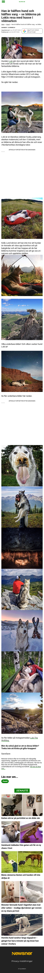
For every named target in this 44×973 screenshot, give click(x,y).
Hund (8, 24)
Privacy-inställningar (22, 961)
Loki (11, 61)
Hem (2, 24)
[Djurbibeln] (22, 1)
